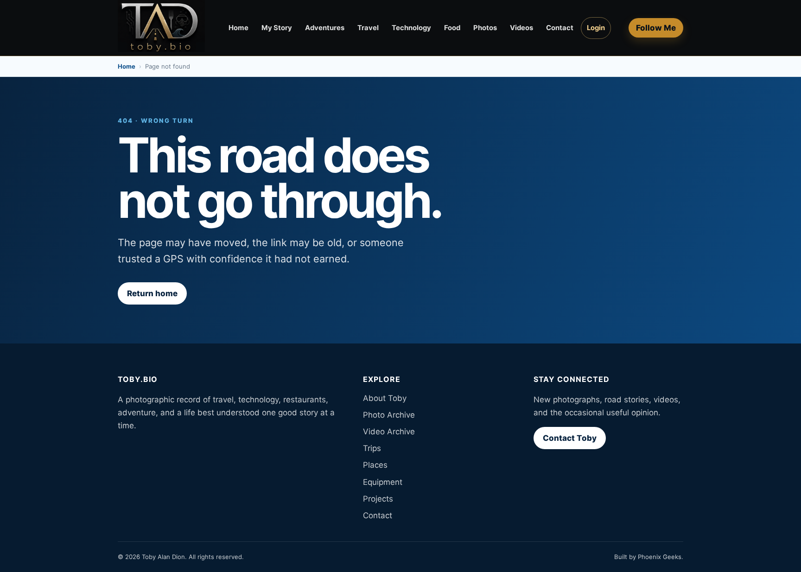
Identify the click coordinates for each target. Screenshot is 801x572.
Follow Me (656, 27)
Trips (372, 448)
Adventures (324, 28)
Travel (368, 28)
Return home (152, 293)
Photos (485, 28)
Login (596, 28)
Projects (378, 498)
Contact (559, 28)
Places (375, 465)
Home (238, 28)
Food (452, 28)
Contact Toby (570, 438)
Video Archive (389, 431)
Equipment (382, 482)
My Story (276, 28)
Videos (521, 28)
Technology (411, 28)
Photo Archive (389, 414)
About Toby (385, 398)
